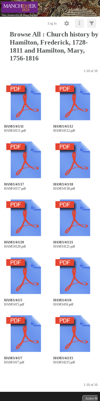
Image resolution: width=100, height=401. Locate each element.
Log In (52, 23)
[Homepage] (50, 8)
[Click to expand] (91, 23)
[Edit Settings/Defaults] (66, 23)
